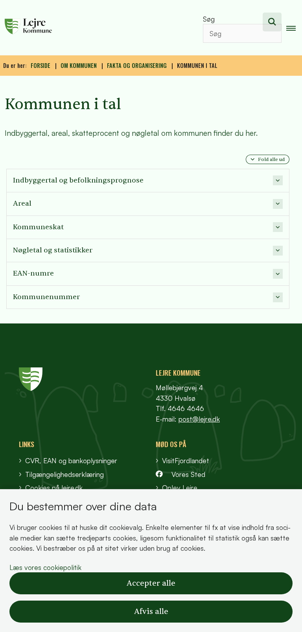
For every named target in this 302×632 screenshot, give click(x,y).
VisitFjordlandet (185, 460)
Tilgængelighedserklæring (64, 474)
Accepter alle (151, 583)
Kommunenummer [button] (46, 296)
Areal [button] (22, 203)
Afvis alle (151, 611)
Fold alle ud (271, 159)
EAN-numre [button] (33, 273)
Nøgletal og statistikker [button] (52, 250)
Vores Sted (188, 474)
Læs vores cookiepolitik (45, 567)
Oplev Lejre (179, 487)
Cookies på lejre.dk (54, 487)
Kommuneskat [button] (38, 227)
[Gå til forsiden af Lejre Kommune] (93, 27)
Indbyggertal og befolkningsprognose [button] (78, 180)
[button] (294, 28)
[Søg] (272, 22)
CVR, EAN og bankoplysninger (71, 460)
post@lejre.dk (199, 419)
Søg (209, 19)
